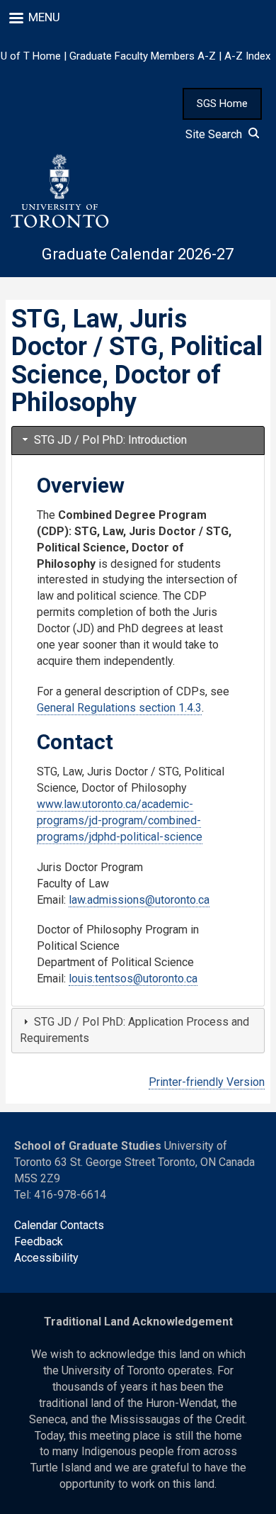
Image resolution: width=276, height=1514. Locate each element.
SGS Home (222, 103)
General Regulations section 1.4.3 (119, 707)
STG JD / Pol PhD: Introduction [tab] (109, 440)
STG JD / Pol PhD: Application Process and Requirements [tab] (134, 1030)
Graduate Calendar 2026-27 (138, 254)
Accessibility (46, 1258)
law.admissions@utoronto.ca (139, 900)
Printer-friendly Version (207, 1082)
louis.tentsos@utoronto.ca (133, 978)
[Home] (59, 191)
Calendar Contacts (59, 1225)
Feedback (38, 1241)
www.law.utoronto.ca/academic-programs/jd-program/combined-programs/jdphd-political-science (119, 820)
